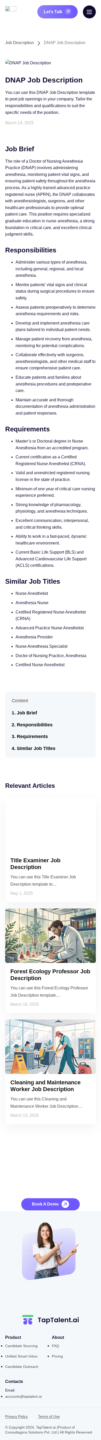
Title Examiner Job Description (35, 863)
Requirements (32, 736)
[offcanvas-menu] (89, 11)
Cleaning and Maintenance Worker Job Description (45, 1085)
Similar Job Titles (36, 748)
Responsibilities (35, 724)
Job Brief (27, 712)
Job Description (19, 42)
